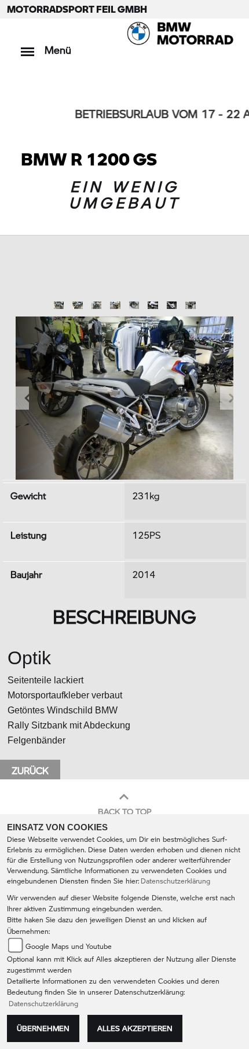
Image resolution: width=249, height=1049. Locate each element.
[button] (22, 397)
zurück (30, 770)
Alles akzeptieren (135, 1028)
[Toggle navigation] (27, 46)
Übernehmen (43, 1028)
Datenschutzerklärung (175, 881)
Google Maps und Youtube (68, 946)
